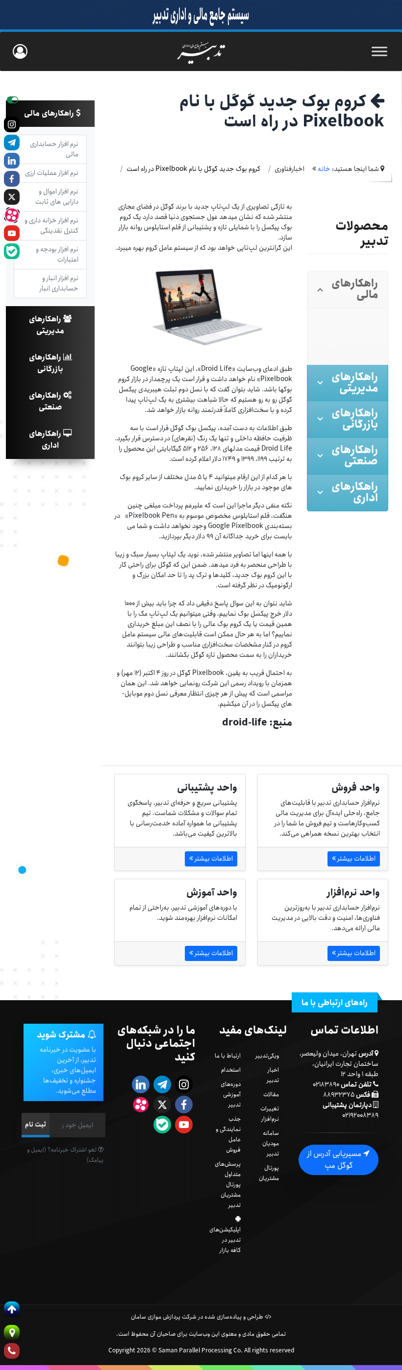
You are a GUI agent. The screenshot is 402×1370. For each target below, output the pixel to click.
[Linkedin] (12, 160)
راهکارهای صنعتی (46, 401)
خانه (324, 169)
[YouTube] (12, 233)
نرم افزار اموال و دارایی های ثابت (56, 196)
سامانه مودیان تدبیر (270, 1143)
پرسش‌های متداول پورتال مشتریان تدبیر (228, 1184)
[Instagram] (12, 124)
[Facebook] (12, 179)
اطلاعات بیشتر (356, 858)
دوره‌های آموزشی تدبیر (231, 1094)
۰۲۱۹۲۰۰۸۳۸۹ (360, 1115)
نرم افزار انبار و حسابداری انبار (59, 283)
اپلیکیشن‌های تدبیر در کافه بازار (225, 1240)
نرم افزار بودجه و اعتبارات (57, 254)
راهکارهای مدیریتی (46, 325)
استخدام (231, 1070)
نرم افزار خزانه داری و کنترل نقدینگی (51, 225)
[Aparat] (12, 215)
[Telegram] (12, 142)
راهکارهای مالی (50, 113)
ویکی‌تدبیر (267, 1055)
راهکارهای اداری (46, 440)
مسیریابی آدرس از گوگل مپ (335, 1160)
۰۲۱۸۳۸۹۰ (326, 1084)
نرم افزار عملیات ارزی (51, 173)
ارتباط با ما (228, 1055)
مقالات (271, 1094)
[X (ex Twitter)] (12, 197)
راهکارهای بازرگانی (46, 363)
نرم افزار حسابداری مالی (54, 149)
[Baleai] (12, 251)
